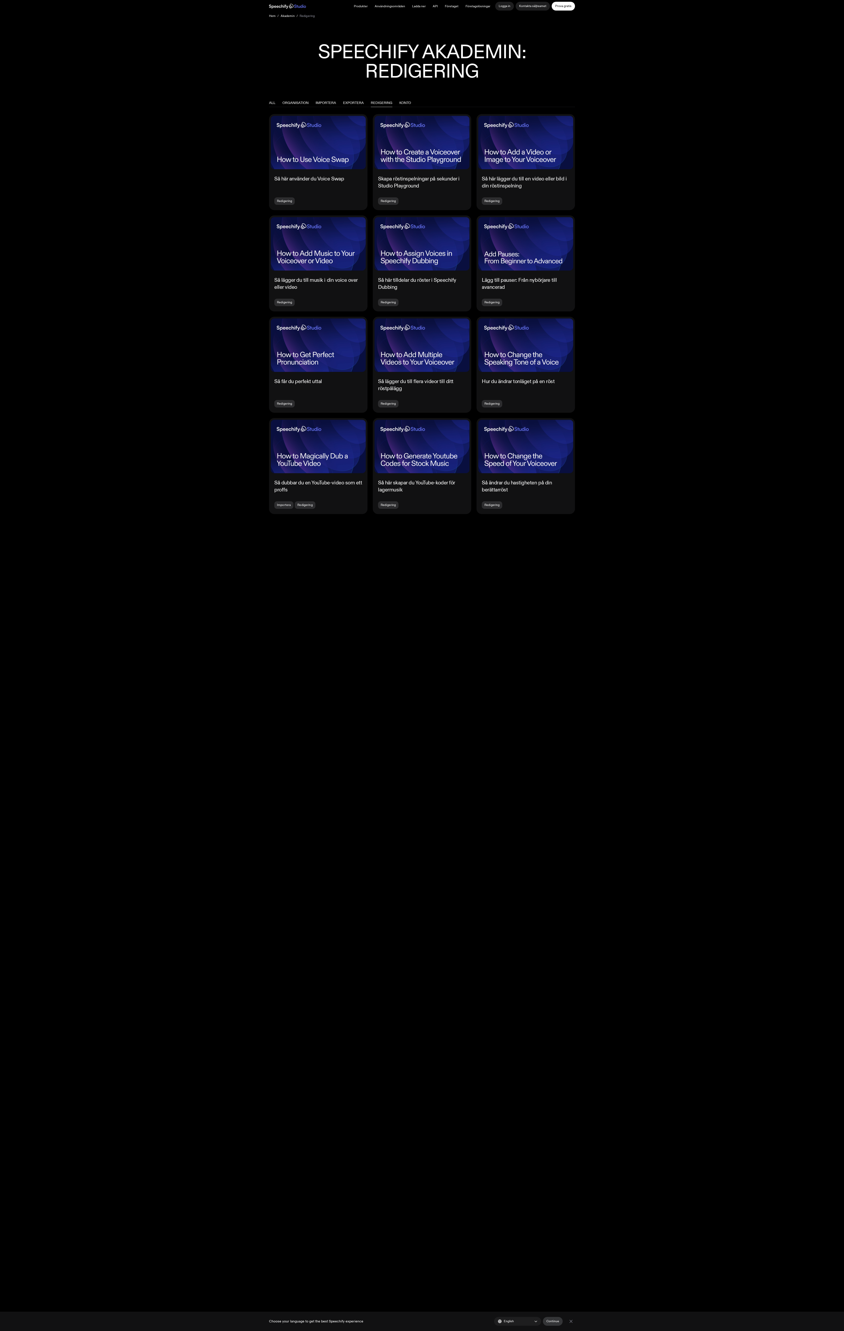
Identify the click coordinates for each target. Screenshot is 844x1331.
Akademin (288, 16)
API (435, 6)
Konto (405, 103)
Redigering (381, 103)
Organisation (295, 103)
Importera (326, 103)
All (272, 103)
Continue (552, 1321)
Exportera (353, 103)
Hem (272, 16)
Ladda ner (419, 6)
